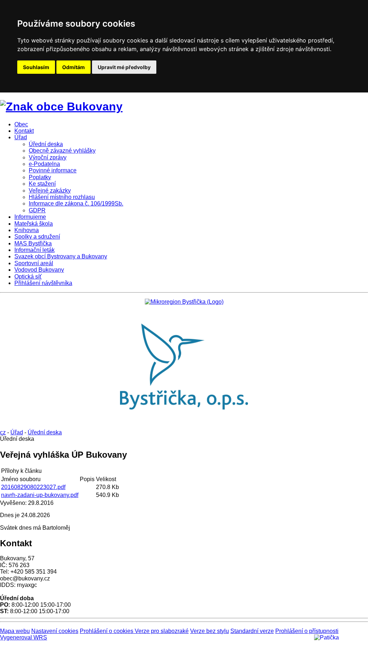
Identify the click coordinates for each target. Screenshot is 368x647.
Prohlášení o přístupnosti (307, 631)
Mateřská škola (33, 224)
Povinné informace (53, 170)
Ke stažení (42, 184)
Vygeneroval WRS (23, 637)
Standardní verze (252, 631)
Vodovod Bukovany (39, 270)
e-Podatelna (44, 164)
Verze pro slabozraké (162, 631)
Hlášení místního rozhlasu (62, 197)
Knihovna (26, 230)
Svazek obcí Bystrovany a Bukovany (60, 256)
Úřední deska (46, 144)
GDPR (37, 210)
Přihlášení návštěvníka (43, 283)
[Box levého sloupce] (184, 302)
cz (3, 432)
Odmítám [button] (73, 67)
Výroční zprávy (47, 157)
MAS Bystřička (33, 243)
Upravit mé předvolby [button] (124, 67)
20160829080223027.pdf (33, 487)
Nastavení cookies (54, 631)
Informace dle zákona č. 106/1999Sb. (76, 203)
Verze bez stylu (209, 631)
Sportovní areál (33, 263)
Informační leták (34, 250)
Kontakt (24, 131)
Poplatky (40, 177)
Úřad (20, 137)
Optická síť (28, 276)
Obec (21, 124)
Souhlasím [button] (36, 67)
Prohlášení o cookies (107, 631)
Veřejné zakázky (50, 190)
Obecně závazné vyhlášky (62, 151)
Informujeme (30, 217)
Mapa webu (15, 631)
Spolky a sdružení (37, 237)
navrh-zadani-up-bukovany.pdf (39, 495)
